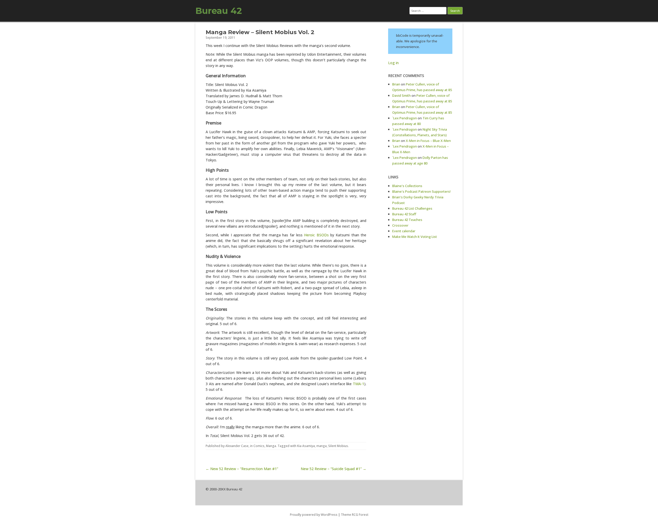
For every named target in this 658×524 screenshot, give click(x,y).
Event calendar (403, 231)
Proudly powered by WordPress (313, 514)
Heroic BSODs (316, 234)
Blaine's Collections (407, 185)
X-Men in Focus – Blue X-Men (428, 140)
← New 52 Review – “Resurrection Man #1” (242, 468)
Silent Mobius (338, 446)
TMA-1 (358, 383)
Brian (396, 84)
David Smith (401, 95)
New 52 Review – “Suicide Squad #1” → (333, 468)
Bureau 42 (218, 10)
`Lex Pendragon (404, 118)
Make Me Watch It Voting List (414, 236)
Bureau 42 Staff (404, 214)
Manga (271, 446)
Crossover (400, 225)
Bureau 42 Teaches (407, 219)
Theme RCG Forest (354, 514)
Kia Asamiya (306, 446)
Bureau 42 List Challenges (412, 208)
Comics (258, 446)
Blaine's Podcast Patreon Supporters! (421, 191)
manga (321, 446)
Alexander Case (237, 446)
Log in (393, 62)
